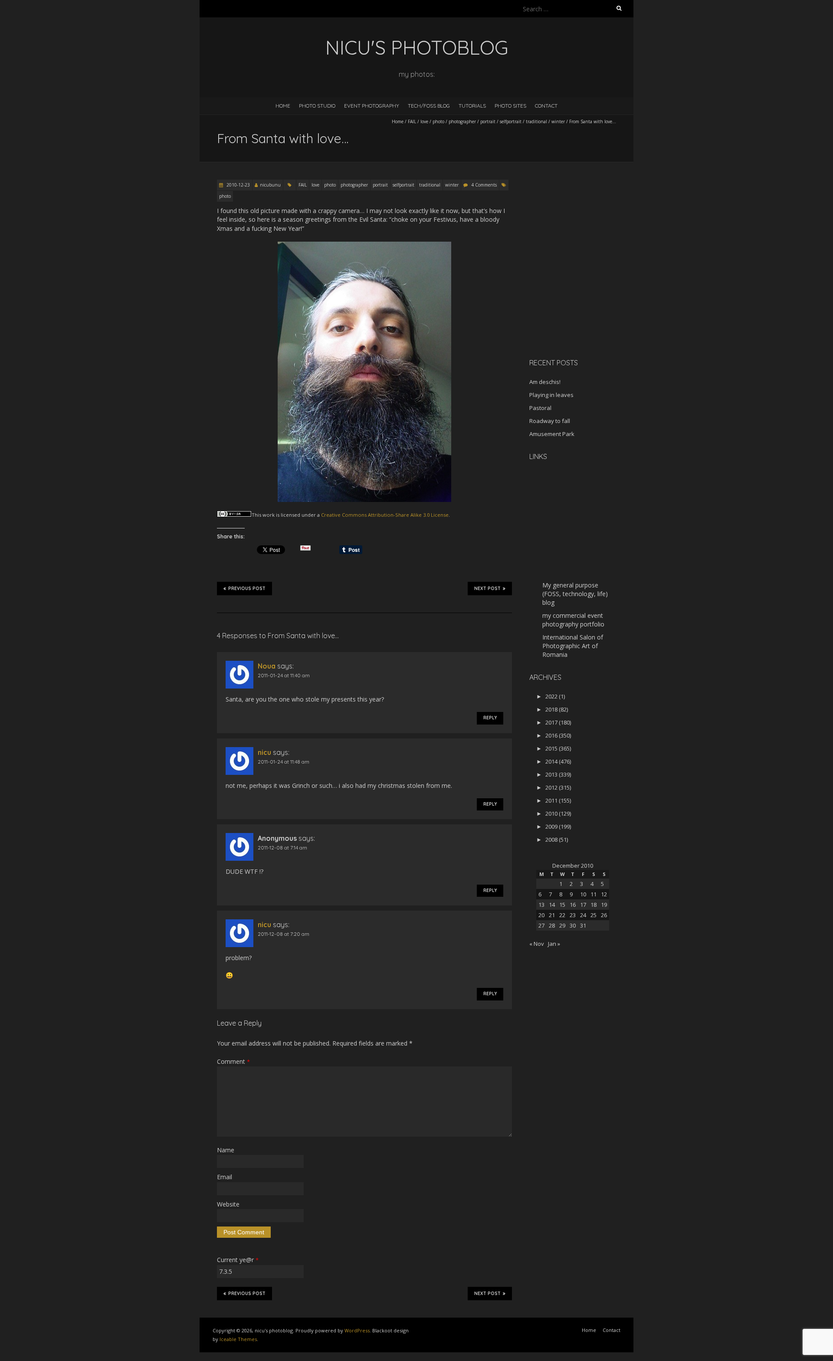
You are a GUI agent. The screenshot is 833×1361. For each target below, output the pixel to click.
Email (224, 1177)
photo (438, 121)
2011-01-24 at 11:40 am (284, 675)
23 (573, 915)
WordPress (357, 1330)
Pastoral (540, 408)
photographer (462, 121)
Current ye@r (238, 1260)
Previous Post (247, 588)
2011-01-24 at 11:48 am (283, 761)
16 (573, 904)
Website (228, 1204)
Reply (490, 718)
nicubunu (270, 185)
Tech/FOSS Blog (429, 105)
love (424, 121)
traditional (536, 121)
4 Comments (484, 185)
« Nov (536, 944)
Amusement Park (551, 434)
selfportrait (510, 121)
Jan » (554, 944)
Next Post (487, 588)
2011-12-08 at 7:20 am (283, 934)
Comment (233, 1061)
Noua (266, 666)
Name (225, 1150)
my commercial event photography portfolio (573, 619)
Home (282, 105)
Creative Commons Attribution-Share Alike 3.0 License (385, 515)
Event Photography (371, 105)
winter (558, 121)
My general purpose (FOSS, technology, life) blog (575, 594)
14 (552, 904)
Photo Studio (317, 105)
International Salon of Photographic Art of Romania (572, 646)
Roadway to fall (549, 421)
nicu (264, 752)
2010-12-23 (237, 185)
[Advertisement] (583, 290)
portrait (487, 121)
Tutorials (472, 105)
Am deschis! (545, 382)
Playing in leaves (551, 395)
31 (583, 925)
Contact (546, 105)
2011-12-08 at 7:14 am (282, 847)
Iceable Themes (238, 1339)
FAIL (412, 121)
